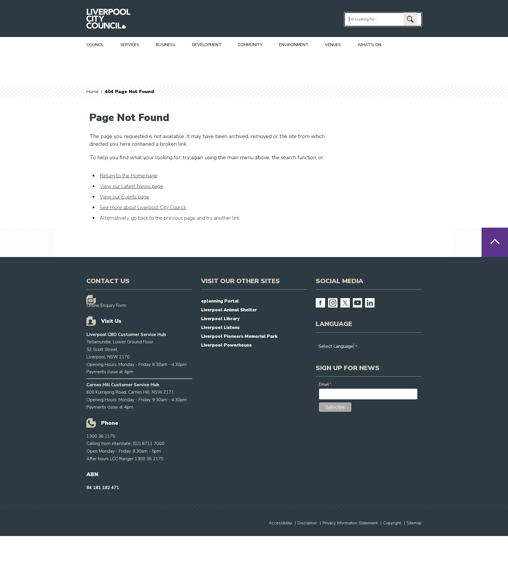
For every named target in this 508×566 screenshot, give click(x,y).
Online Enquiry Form (106, 305)
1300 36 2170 (100, 436)
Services (129, 45)
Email (325, 384)
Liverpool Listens (220, 327)
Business (166, 45)
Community (250, 45)
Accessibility (280, 523)
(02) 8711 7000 (148, 443)
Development (206, 45)
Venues (333, 45)
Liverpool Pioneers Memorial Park (239, 336)
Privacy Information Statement (349, 523)
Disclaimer (307, 523)
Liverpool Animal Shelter (229, 310)
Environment (293, 45)
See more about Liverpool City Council (143, 207)
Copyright (392, 523)
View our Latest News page (131, 186)
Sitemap (414, 523)
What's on (369, 45)
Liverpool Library (220, 319)
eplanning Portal (220, 301)
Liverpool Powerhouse (226, 345)
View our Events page (124, 196)
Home (92, 91)
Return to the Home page (129, 175)
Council (95, 45)
